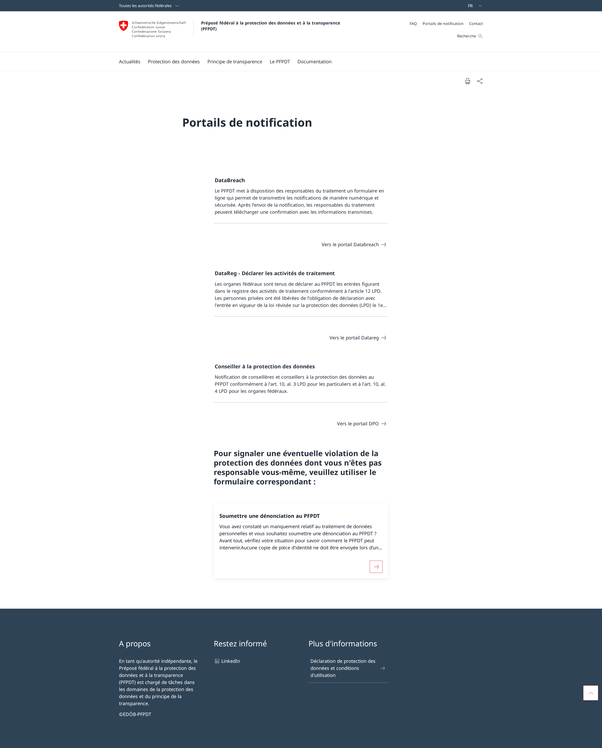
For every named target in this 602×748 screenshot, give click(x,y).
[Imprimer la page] (467, 81)
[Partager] (480, 81)
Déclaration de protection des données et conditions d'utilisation (343, 668)
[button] (129, 61)
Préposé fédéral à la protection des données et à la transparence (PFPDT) (272, 26)
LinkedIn (230, 661)
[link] (301, 196)
